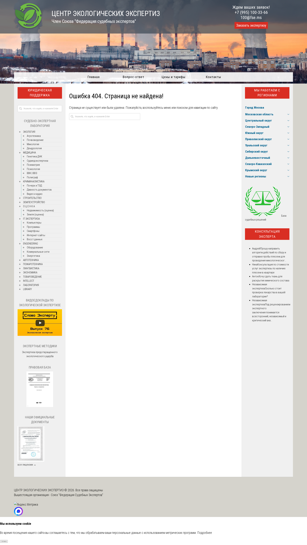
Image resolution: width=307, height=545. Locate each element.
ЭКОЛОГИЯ (29, 131)
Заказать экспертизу (251, 25)
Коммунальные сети (38, 251)
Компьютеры (34, 222)
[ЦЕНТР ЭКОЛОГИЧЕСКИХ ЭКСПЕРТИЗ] (28, 28)
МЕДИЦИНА (29, 152)
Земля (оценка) (35, 214)
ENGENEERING (30, 243)
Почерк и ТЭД (34, 185)
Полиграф (32, 177)
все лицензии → (27, 464)
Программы (33, 227)
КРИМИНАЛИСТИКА (33, 181)
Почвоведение (35, 140)
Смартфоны (33, 231)
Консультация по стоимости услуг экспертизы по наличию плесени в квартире (270, 268)
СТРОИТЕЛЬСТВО (32, 198)
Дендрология (34, 148)
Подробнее (204, 533)
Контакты (213, 77)
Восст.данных (34, 239)
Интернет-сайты (36, 235)
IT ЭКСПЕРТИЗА (31, 218)
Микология (33, 144)
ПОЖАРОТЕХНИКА (33, 264)
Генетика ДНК (34, 156)
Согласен (4, 541)
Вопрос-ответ (133, 77)
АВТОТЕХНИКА (31, 260)
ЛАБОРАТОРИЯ (31, 285)
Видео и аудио (34, 194)
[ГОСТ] (39, 406)
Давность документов (39, 189)
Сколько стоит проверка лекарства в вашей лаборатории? (268, 292)
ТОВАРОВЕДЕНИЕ (32, 276)
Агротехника (34, 135)
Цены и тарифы (173, 77)
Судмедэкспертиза (37, 160)
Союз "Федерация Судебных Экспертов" (77, 495)
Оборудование (35, 247)
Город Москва (254, 107)
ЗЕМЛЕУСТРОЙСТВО (34, 202)
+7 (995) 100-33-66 (251, 12)
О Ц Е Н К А (29, 206)
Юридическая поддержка (40, 92)
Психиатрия (33, 164)
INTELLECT (28, 280)
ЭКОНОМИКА (30, 272)
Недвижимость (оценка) (40, 210)
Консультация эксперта (267, 234)
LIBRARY (27, 289)
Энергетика (33, 255)
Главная (93, 77)
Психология (33, 169)
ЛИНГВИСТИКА (31, 268)
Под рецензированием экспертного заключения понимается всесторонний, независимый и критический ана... (271, 312)
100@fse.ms (251, 17)
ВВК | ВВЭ (32, 173)
